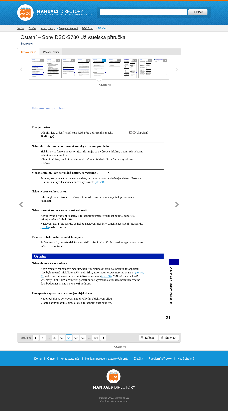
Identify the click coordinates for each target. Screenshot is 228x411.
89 (54, 338)
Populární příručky (160, 358)
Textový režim (28, 52)
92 (75, 338)
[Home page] (25, 12)
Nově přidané (185, 358)
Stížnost (149, 337)
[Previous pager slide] (21, 69)
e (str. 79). (99, 182)
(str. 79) (45, 227)
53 (42, 276)
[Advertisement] (99, 90)
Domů (38, 358)
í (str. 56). (106, 276)
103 (95, 338)
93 (82, 338)
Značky (138, 358)
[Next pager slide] (177, 69)
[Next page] (177, 205)
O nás (51, 358)
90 (61, 338)
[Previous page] (21, 205)
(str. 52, (139, 272)
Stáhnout (170, 337)
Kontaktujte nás (70, 358)
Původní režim (51, 52)
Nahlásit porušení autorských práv (106, 358)
